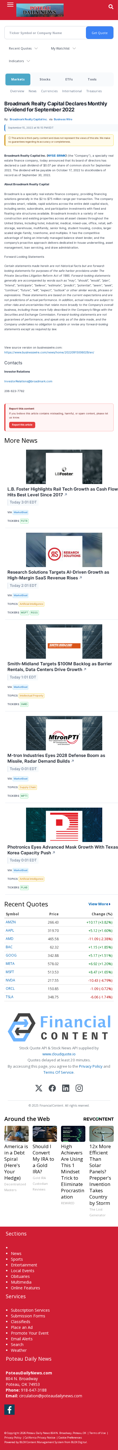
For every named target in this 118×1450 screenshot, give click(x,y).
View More (98, 903)
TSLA (9, 996)
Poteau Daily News (38, 1433)
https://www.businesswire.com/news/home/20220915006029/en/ (49, 352)
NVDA (10, 980)
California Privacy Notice (40, 1437)
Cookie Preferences (70, 1437)
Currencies (49, 91)
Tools (92, 79)
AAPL (10, 930)
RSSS (34, 612)
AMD (9, 938)
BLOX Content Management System (41, 1442)
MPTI (24, 795)
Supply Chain (28, 787)
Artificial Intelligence (31, 603)
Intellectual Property (31, 695)
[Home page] (40, 10)
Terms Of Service (59, 1072)
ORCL (10, 988)
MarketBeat (20, 512)
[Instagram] (79, 1088)
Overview (17, 91)
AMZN (11, 922)
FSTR (24, 520)
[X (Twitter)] (39, 1088)
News (32, 91)
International (72, 91)
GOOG (11, 955)
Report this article (22, 424)
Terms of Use (97, 1433)
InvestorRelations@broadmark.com (28, 381)
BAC (9, 947)
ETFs (69, 79)
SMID (24, 704)
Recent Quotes (20, 48)
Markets (18, 79)
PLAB (24, 887)
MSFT (24, 612)
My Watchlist (60, 48)
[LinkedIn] (66, 1088)
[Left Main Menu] (10, 4)
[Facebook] (52, 1088)
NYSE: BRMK (57, 155)
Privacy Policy (91, 1066)
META (10, 963)
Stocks (45, 79)
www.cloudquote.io (59, 1053)
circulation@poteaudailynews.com (50, 1395)
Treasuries (94, 91)
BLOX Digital (79, 1442)
